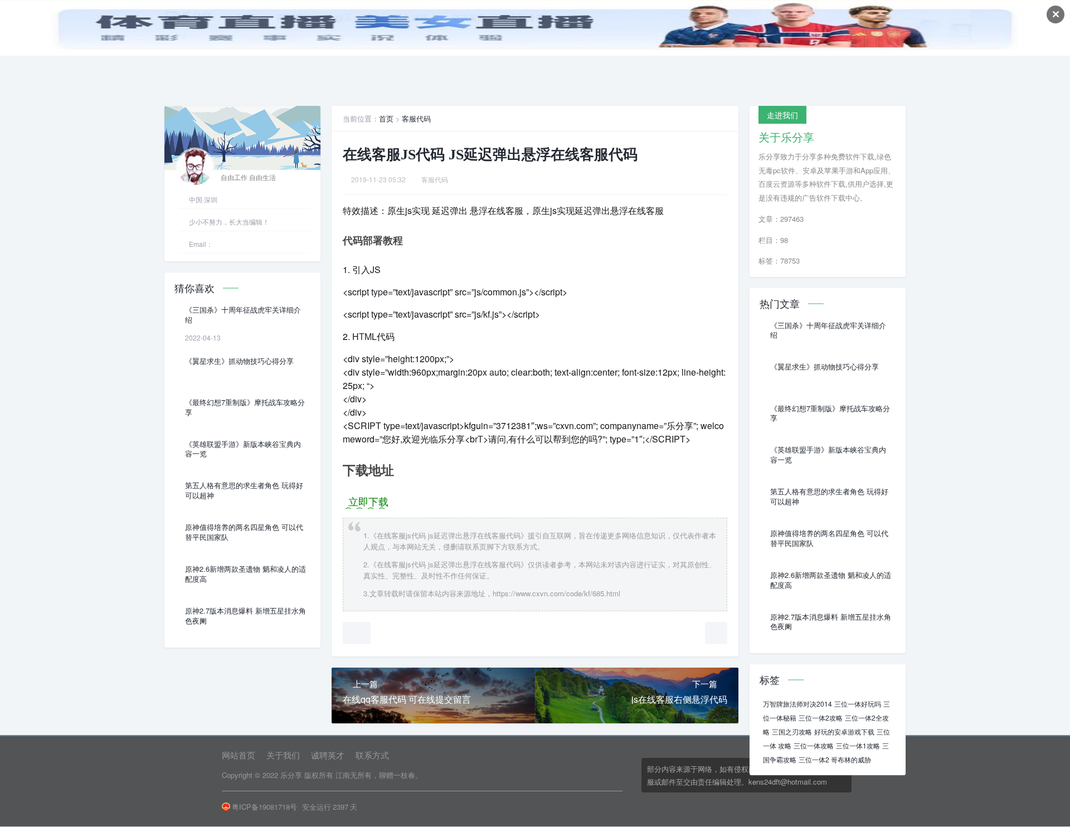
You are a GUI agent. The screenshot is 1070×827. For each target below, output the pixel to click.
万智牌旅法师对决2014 (797, 703)
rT (479, 438)
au (494, 372)
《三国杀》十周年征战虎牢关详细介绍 (243, 315)
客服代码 (416, 118)
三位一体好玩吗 (857, 703)
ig (401, 358)
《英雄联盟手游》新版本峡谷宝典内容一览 (243, 449)
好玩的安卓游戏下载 (844, 731)
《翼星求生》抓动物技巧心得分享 (239, 361)
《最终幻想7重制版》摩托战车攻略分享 (245, 407)
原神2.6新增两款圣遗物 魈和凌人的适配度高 (245, 574)
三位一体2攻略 (821, 717)
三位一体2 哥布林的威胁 (835, 759)
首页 (386, 118)
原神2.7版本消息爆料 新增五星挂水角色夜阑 (245, 616)
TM (365, 336)
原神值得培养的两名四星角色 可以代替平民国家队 (244, 532)
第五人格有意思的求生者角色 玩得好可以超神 (244, 490)
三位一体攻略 (814, 745)
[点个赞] (357, 633)
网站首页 (238, 755)
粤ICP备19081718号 (264, 806)
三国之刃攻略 (792, 731)
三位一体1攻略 (858, 745)
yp (378, 291)
